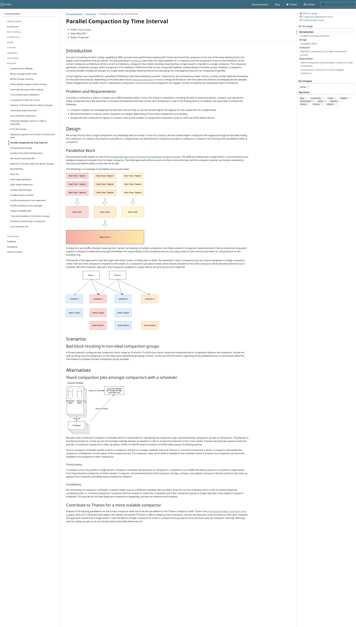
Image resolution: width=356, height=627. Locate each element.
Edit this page (309, 13)
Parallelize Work (308, 43)
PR (83, 514)
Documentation (74, 13)
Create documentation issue (317, 16)
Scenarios (304, 47)
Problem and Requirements (314, 35)
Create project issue (313, 20)
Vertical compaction (143, 79)
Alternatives (306, 58)
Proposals (91, 13)
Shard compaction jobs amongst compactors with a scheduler (326, 64)
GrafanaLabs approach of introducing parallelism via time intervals (145, 156)
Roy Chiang (85, 29)
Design (303, 39)
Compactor (136, 60)
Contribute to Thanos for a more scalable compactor (322, 71)
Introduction (306, 31)
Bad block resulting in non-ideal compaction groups (323, 53)
